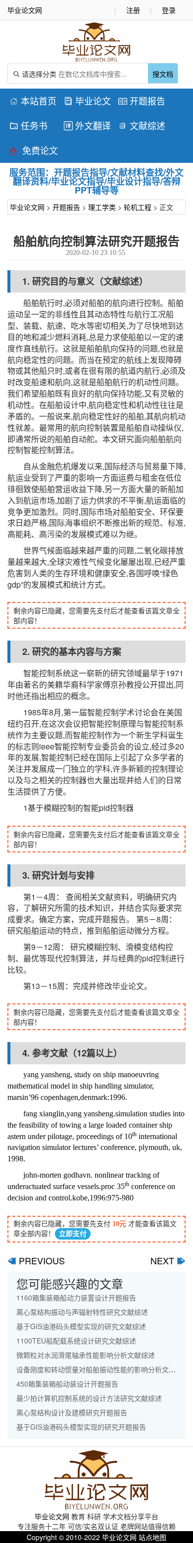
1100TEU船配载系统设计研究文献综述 (76, 1340)
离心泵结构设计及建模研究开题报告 (71, 1412)
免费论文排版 (33, 152)
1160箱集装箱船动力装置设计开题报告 (76, 1297)
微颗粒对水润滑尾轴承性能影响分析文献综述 (85, 1355)
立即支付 (73, 1234)
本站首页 (32, 100)
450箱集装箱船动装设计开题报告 (67, 1384)
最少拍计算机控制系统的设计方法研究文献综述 (89, 1398)
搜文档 (162, 74)
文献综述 (141, 125)
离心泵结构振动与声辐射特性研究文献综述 (82, 1312)
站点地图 (152, 1537)
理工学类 (102, 207)
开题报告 (141, 100)
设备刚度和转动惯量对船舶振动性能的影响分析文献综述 (103, 1369)
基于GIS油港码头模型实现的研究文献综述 (81, 1326)
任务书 (28, 125)
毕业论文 (87, 100)
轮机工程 (137, 207)
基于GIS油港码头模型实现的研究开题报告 (81, 1427)
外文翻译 (87, 125)
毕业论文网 (27, 207)
